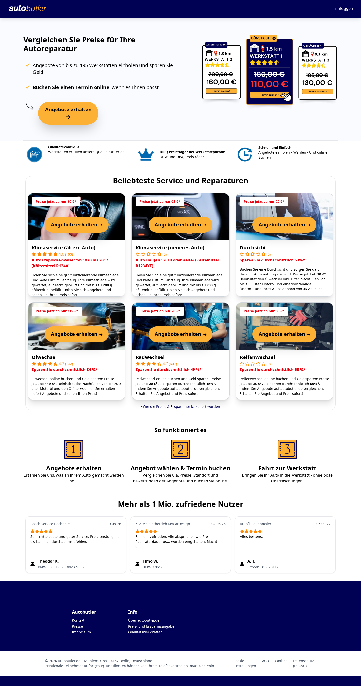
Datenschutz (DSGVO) (303, 663)
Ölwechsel (44, 357)
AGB (265, 661)
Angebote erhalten (68, 109)
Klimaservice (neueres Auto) (170, 247)
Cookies (281, 661)
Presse (77, 626)
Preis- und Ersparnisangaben (152, 626)
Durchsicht (253, 247)
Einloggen (343, 8)
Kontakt (78, 620)
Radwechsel (150, 357)
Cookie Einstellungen (244, 663)
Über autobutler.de (143, 620)
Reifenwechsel (257, 357)
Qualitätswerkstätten (145, 632)
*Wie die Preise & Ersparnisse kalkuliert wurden (180, 406)
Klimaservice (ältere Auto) (63, 247)
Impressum (81, 632)
